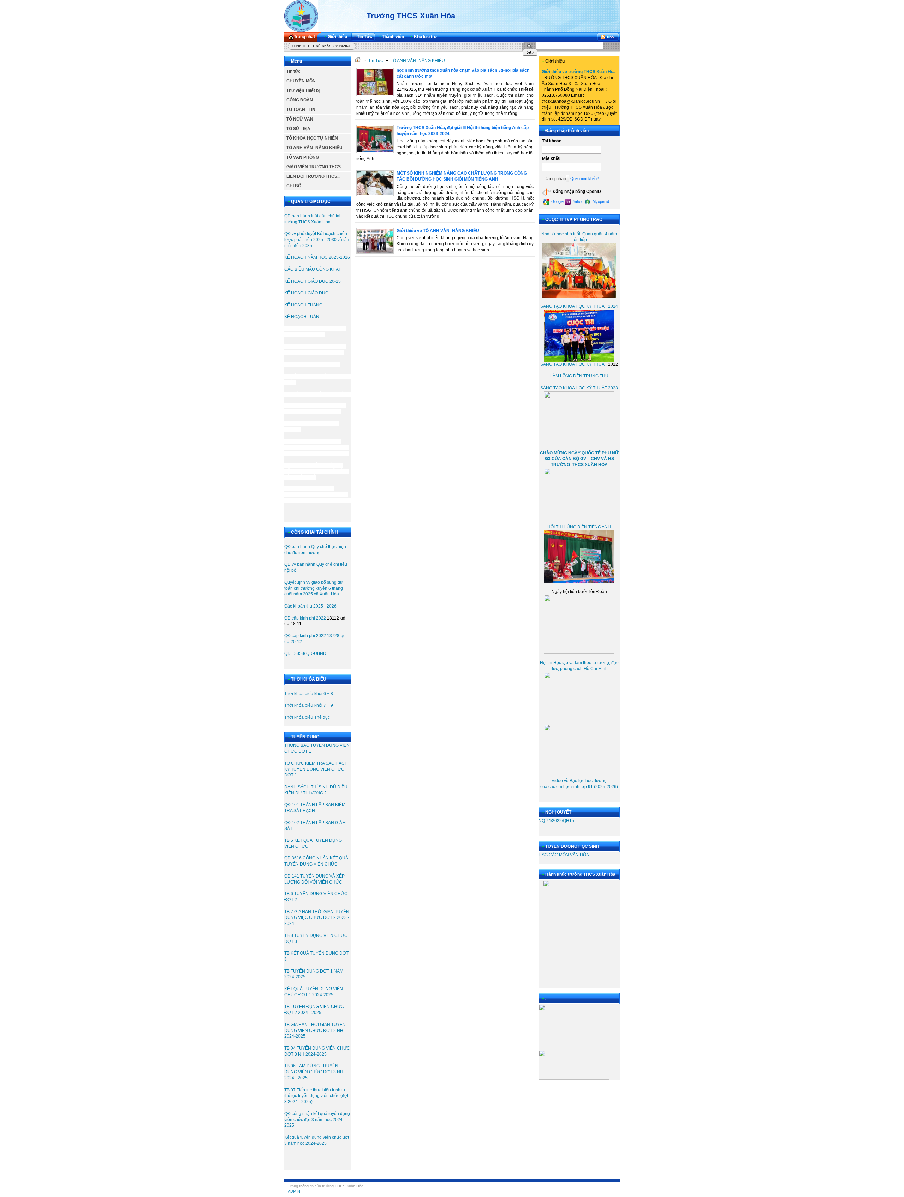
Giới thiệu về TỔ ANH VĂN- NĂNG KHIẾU (438, 230)
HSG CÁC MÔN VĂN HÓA (564, 854)
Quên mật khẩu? (584, 178)
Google (557, 201)
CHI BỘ (293, 185)
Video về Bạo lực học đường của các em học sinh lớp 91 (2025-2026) (579, 783)
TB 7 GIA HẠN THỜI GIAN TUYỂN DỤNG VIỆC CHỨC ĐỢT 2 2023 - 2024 (316, 917)
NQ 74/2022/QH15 (556, 820)
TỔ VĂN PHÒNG (302, 157)
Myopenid (600, 201)
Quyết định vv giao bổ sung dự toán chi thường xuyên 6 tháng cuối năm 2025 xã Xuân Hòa (313, 588)
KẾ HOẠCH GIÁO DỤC (306, 293)
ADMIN (294, 1191)
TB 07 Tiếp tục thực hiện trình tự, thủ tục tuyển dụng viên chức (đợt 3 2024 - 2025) (316, 1095)
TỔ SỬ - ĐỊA (298, 128)
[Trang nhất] (358, 60)
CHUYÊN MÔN (301, 80)
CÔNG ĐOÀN (299, 100)
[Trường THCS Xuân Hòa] (301, 15)
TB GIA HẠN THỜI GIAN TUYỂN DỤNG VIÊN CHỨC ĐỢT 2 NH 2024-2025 (315, 1030)
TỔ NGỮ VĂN (299, 119)
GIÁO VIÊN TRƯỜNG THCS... (315, 166)
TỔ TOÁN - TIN (300, 109)
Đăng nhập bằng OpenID (576, 191)
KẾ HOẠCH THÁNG (303, 305)
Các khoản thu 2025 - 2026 (310, 606)
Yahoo (577, 201)
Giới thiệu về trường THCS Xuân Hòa (579, 71)
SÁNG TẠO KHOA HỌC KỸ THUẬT (573, 364)
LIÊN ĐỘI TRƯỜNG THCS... (313, 176)
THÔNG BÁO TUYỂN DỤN (309, 745)
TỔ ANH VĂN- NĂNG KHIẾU (314, 147)
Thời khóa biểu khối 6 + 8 (308, 693)
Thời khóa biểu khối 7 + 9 (308, 705)
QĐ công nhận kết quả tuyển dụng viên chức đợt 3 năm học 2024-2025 (317, 1119)
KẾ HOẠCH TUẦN (302, 316)
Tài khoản (551, 141)
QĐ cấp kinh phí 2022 (305, 618)
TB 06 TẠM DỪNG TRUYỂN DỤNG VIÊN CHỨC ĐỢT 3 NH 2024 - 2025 (313, 1071)
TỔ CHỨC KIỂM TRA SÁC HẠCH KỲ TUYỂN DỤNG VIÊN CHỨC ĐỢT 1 (316, 769)
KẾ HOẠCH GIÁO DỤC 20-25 (312, 281)
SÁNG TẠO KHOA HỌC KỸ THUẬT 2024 (579, 306)
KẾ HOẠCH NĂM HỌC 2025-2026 (317, 257)
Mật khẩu (551, 158)
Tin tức (293, 71)
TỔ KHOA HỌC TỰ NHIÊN (312, 138)
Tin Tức (375, 60)
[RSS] (608, 37)
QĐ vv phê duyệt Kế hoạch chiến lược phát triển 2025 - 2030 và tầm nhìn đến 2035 (317, 239)
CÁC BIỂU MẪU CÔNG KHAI (312, 269)
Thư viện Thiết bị (303, 90)
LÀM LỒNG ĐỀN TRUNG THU (579, 376)
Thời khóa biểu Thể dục (307, 717)
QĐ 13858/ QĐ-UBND (305, 653)
